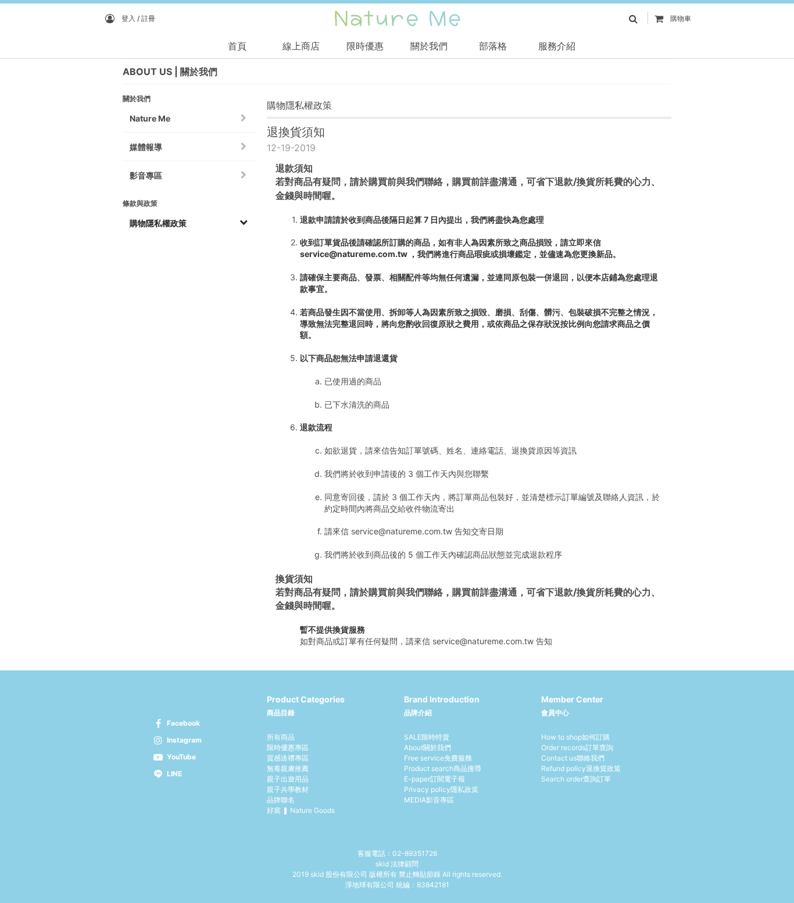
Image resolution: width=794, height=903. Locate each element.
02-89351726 (414, 853)
